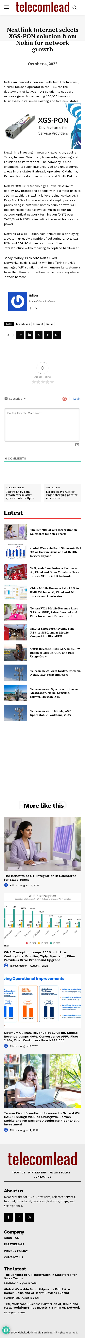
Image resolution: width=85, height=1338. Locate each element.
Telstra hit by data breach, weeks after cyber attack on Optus (20, 495)
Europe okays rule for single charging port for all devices (61, 495)
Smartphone (12, 1298)
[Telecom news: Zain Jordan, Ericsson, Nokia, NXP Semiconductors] (15, 673)
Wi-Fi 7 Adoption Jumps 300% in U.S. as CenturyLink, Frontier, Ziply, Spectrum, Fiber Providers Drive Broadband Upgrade (39, 956)
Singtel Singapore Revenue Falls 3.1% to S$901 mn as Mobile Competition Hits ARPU (52, 632)
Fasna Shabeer (18, 965)
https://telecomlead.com (42, 301)
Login (76, 398)
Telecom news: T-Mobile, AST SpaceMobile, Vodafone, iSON (50, 713)
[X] (36, 307)
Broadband (11, 1283)
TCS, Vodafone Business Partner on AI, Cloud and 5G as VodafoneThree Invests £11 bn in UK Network (54, 572)
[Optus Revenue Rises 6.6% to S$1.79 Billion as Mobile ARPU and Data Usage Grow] (15, 652)
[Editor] (17, 301)
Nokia (50, 324)
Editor (34, 295)
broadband (23, 324)
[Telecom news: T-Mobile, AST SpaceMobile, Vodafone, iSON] (15, 713)
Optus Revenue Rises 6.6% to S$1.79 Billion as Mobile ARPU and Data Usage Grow (55, 652)
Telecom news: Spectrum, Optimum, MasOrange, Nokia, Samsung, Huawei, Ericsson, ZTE (54, 693)
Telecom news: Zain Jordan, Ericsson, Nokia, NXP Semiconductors (55, 673)
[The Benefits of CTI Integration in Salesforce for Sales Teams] (15, 532)
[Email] (57, 335)
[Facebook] (30, 307)
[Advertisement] (42, 752)
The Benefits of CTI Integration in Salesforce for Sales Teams (53, 532)
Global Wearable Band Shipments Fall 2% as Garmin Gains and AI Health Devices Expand (55, 552)
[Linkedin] (29, 335)
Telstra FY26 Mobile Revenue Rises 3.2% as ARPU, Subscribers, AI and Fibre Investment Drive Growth (54, 612)
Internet (38, 324)
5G (5, 1312)
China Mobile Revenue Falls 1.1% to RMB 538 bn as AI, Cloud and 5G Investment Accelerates (54, 592)
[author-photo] (6, 885)
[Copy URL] (20, 335)
